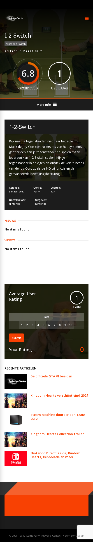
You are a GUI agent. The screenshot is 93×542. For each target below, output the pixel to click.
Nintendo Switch (16, 44)
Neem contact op (73, 535)
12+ (53, 191)
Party (36, 191)
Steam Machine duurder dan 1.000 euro (57, 416)
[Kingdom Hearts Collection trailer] (16, 445)
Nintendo (14, 203)
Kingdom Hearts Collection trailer (57, 434)
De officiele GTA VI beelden (51, 376)
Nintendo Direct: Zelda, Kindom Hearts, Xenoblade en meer (55, 455)
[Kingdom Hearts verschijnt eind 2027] (16, 407)
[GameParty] (14, 21)
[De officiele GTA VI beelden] (16, 388)
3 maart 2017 (31, 51)
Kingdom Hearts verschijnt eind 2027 (59, 395)
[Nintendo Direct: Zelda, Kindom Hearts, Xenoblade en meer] (16, 465)
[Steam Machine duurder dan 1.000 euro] (16, 426)
